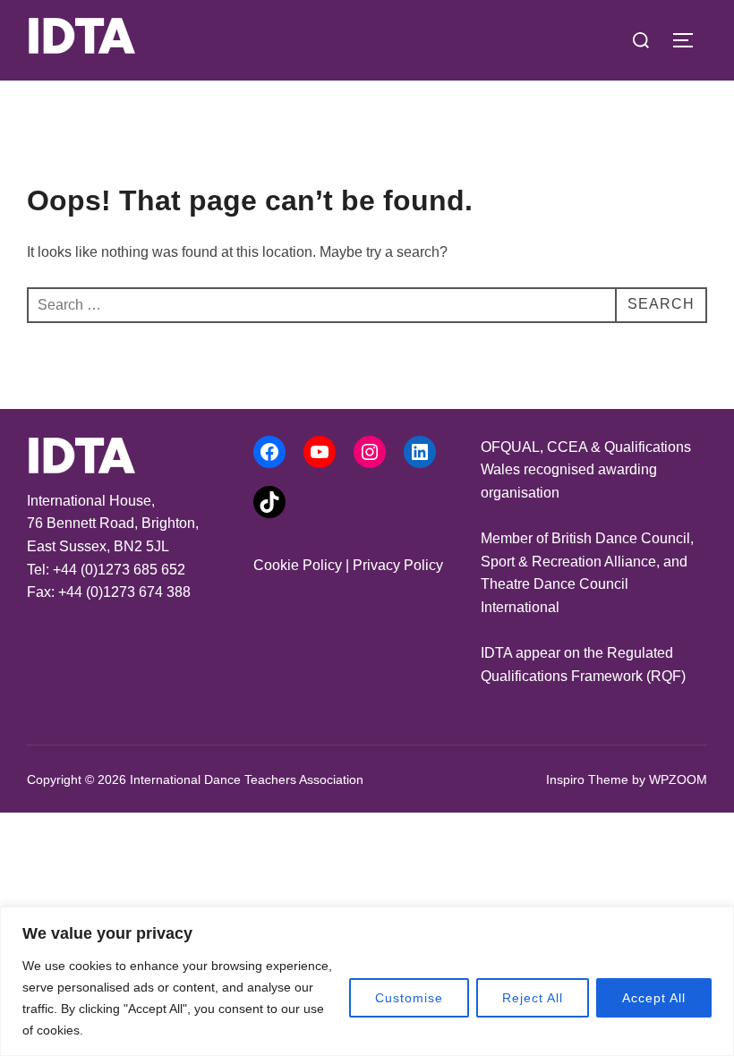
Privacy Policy (398, 565)
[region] (367, 981)
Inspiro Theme (587, 779)
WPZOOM (678, 779)
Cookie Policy (297, 565)
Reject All (532, 998)
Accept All (654, 998)
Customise (409, 998)
